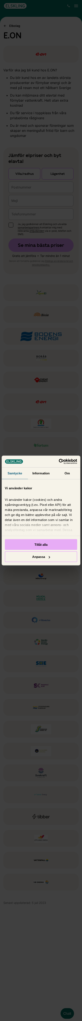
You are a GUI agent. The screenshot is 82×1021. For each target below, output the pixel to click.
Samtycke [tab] (15, 473)
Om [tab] (67, 473)
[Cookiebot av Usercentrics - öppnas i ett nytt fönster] (59, 461)
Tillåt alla (41, 544)
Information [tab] (41, 473)
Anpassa (38, 557)
